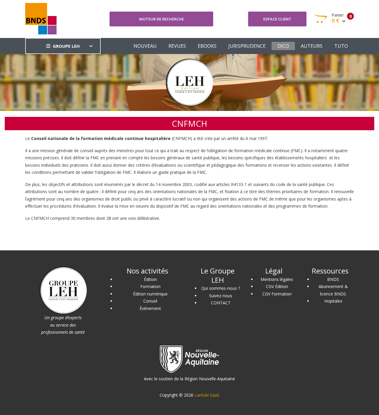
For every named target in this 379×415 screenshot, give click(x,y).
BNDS (333, 279)
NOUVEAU (145, 46)
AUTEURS (311, 46)
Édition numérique (150, 294)
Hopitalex (333, 301)
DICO (283, 46)
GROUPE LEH (66, 46)
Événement (150, 308)
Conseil (150, 301)
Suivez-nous (220, 295)
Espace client (277, 19)
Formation (150, 286)
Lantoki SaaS (207, 395)
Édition (150, 279)
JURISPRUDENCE (247, 46)
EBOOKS (207, 46)
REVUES (177, 46)
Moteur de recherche (161, 19)
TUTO (341, 46)
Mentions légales (277, 279)
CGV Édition (277, 286)
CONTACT (221, 303)
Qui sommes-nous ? (220, 288)
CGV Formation (277, 294)
